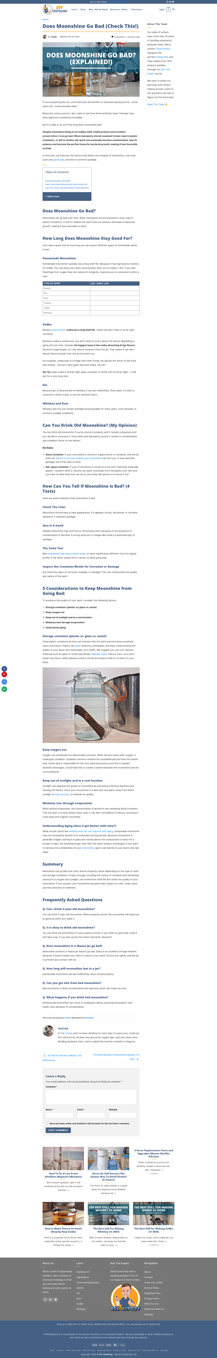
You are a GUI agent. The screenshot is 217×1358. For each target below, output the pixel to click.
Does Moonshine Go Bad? (58, 181)
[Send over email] (4, 689)
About (124, 9)
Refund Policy (151, 1287)
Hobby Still (162, 57)
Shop (82, 9)
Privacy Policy (151, 1298)
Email (81, 1109)
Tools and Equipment (87, 1282)
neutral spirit (58, 329)
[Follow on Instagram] (167, 2)
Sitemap (148, 1314)
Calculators (136, 9)
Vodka (79, 1303)
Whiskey (81, 1309)
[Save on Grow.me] (4, 682)
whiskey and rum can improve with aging (91, 831)
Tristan (54, 37)
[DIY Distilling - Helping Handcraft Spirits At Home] (55, 9)
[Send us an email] (170, 2)
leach (77, 645)
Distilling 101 (83, 1271)
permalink (89, 1018)
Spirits (79, 1287)
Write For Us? (151, 1303)
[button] (162, 9)
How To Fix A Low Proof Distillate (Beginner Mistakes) (63, 1175)
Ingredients (82, 1277)
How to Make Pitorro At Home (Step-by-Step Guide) (63, 1230)
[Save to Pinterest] (4, 674)
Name (49, 1109)
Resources (115, 9)
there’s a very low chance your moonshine (79, 458)
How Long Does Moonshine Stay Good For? (66, 184)
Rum (78, 1298)
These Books (163, 48)
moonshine (88, 847)
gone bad (59, 159)
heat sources (62, 794)
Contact (148, 1277)
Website (113, 1109)
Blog (91, 9)
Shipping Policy (152, 1293)
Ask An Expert (101, 9)
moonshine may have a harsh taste (66, 553)
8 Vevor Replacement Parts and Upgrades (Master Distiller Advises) (153, 1153)
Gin (78, 1293)
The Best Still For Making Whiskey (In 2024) (108, 1230)
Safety (46, 19)
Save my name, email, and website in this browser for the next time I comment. (90, 1123)
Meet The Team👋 (157, 104)
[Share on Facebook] (4, 669)
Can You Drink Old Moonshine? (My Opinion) (67, 188)
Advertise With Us (154, 1309)
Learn (74, 9)
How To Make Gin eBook (117, 2)
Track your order (153, 1282)
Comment (51, 1086)
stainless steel (99, 654)
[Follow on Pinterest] (173, 2)
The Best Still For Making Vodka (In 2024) (153, 1230)
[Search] (173, 9)
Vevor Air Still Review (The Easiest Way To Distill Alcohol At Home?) (108, 1176)
